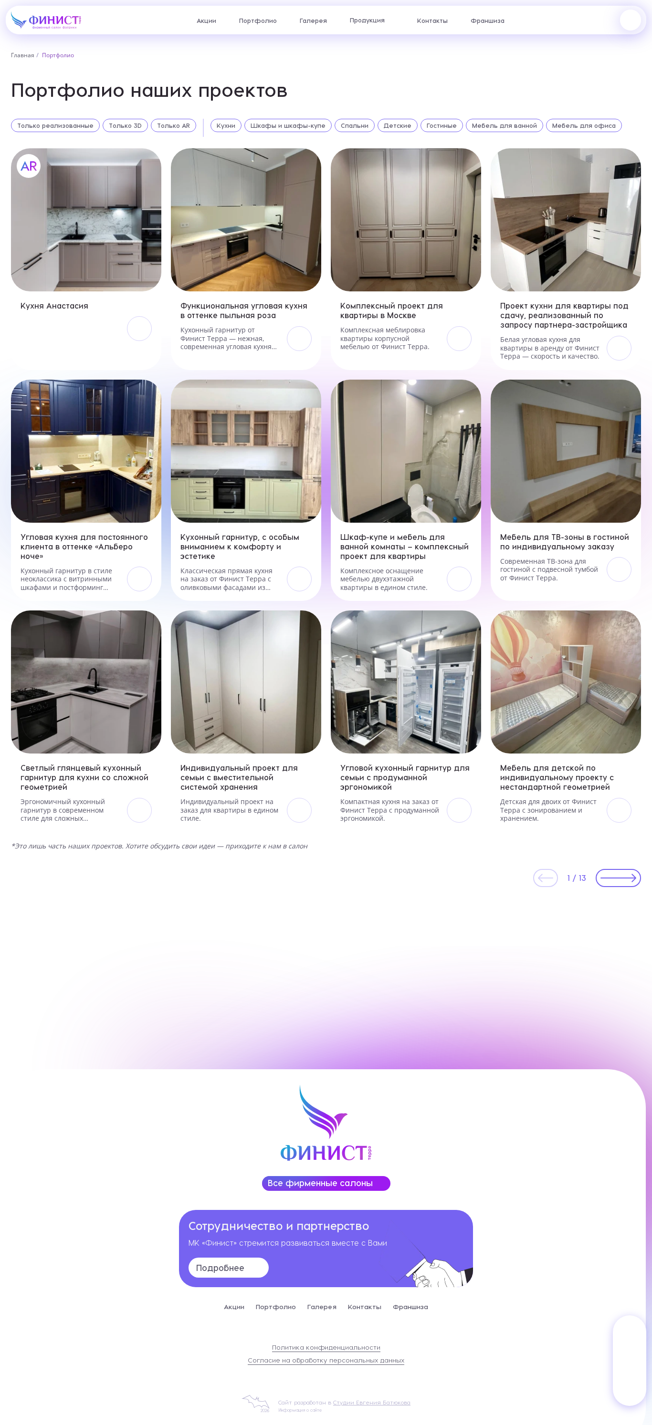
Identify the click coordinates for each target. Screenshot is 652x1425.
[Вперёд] (618, 878)
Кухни (226, 125)
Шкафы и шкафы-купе (288, 125)
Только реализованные (55, 125)
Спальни (354, 125)
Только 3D (125, 125)
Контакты (432, 20)
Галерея (313, 20)
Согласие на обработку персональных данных (326, 1360)
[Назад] (545, 878)
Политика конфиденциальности (326, 1347)
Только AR (173, 125)
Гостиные (442, 125)
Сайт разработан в (344, 1402)
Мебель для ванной (504, 125)
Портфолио (258, 20)
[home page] (46, 19)
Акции (206, 20)
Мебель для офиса (584, 125)
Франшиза (488, 20)
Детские (397, 125)
